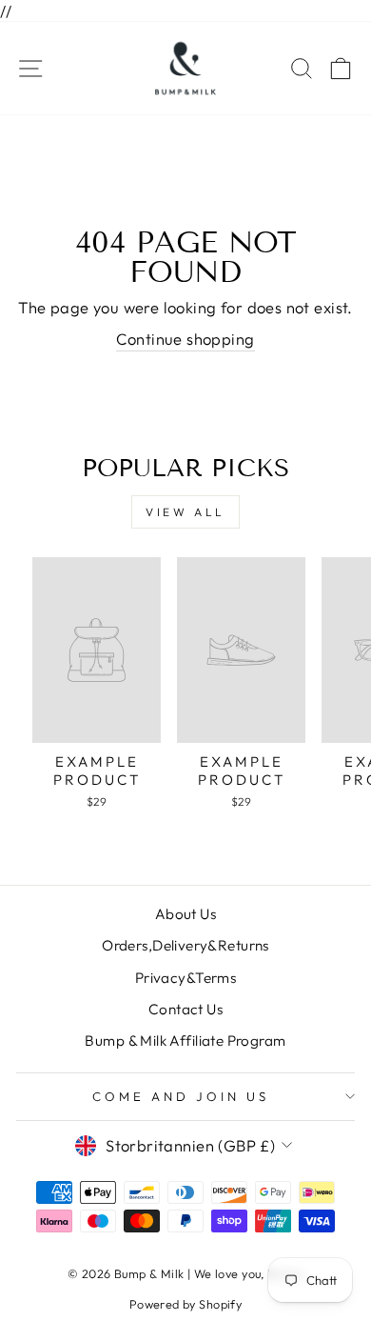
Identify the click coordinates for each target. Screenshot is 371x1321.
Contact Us (185, 1009)
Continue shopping (185, 339)
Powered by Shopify (185, 1303)
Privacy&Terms (185, 978)
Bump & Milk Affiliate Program (185, 1040)
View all (185, 512)
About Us (185, 914)
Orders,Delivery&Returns (185, 945)
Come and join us (180, 1096)
